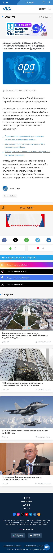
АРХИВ (26, 505)
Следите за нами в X (15, 284)
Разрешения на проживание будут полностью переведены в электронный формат (24, 137)
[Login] (49, 2)
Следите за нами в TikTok (17, 271)
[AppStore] (35, 535)
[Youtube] (26, 514)
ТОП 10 (26, 508)
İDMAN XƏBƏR (26, 208)
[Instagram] (18, 514)
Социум (47, 17)
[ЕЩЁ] (49, 9)
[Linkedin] (34, 514)
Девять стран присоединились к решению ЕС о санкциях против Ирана (25, 145)
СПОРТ (42, 9)
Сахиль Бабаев (10, 196)
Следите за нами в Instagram (18, 265)
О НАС (27, 498)
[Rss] (38, 514)
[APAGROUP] (26, 529)
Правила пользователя (12, 546)
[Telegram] (30, 514)
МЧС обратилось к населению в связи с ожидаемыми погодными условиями (27, 153)
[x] (22, 514)
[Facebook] (14, 514)
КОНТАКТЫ (26, 501)
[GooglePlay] (18, 535)
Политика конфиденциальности (37, 546)
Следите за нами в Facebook (18, 278)
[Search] (43, 2)
